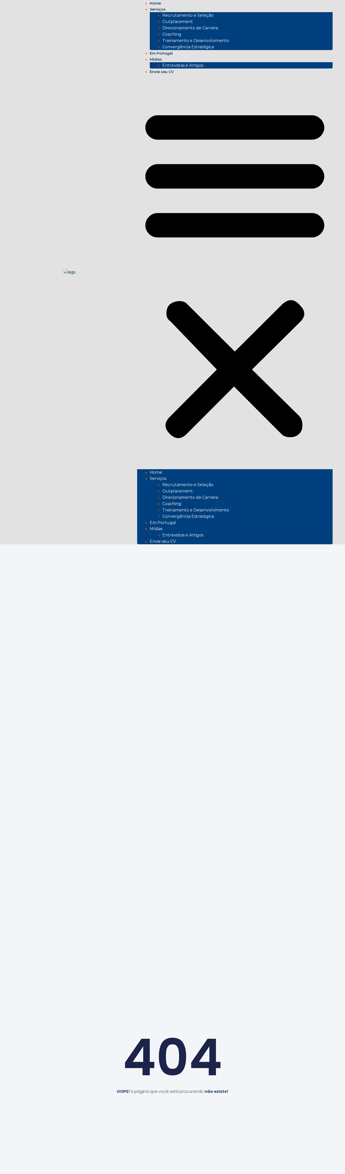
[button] (234, 272)
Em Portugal (163, 522)
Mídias (156, 528)
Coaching (171, 34)
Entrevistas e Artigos (182, 65)
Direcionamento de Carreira (190, 28)
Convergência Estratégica (188, 46)
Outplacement (177, 21)
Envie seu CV (162, 72)
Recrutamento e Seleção (187, 15)
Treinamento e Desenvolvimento (195, 40)
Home (156, 472)
